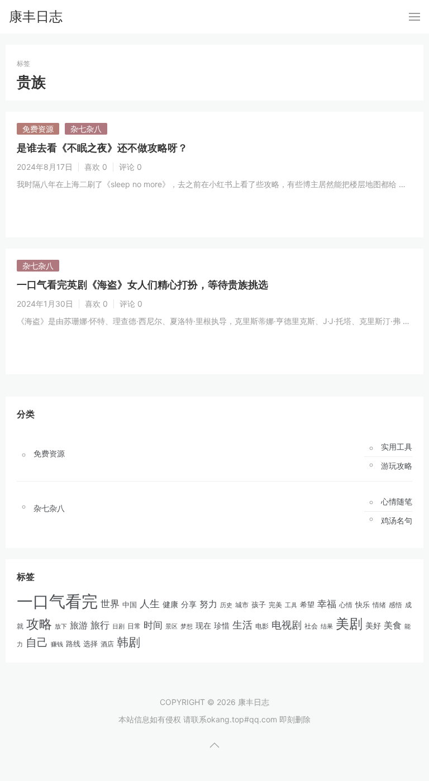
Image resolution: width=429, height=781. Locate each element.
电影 (262, 626)
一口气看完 (57, 601)
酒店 (107, 644)
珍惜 (222, 625)
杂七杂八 (86, 129)
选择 (90, 644)
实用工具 (396, 446)
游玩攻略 (396, 465)
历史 (226, 605)
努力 (208, 604)
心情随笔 (396, 501)
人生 (150, 603)
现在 (203, 625)
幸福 (326, 603)
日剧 (118, 626)
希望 (307, 605)
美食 (393, 625)
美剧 (349, 624)
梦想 (186, 626)
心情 (345, 605)
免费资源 (38, 129)
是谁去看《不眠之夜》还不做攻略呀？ (102, 148)
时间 (153, 625)
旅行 (99, 625)
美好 (373, 625)
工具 (291, 605)
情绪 (379, 605)
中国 (129, 605)
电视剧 (286, 625)
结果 (327, 626)
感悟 (395, 605)
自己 (37, 642)
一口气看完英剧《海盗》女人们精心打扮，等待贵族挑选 (142, 285)
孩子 (258, 604)
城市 (242, 605)
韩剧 (128, 642)
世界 (110, 603)
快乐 (362, 604)
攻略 (39, 624)
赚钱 (57, 644)
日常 (134, 626)
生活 (242, 625)
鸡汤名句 (396, 520)
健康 (170, 604)
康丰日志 (36, 16)
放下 (61, 626)
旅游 (79, 625)
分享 (189, 604)
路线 (73, 643)
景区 (171, 626)
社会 (311, 626)
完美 (275, 605)
